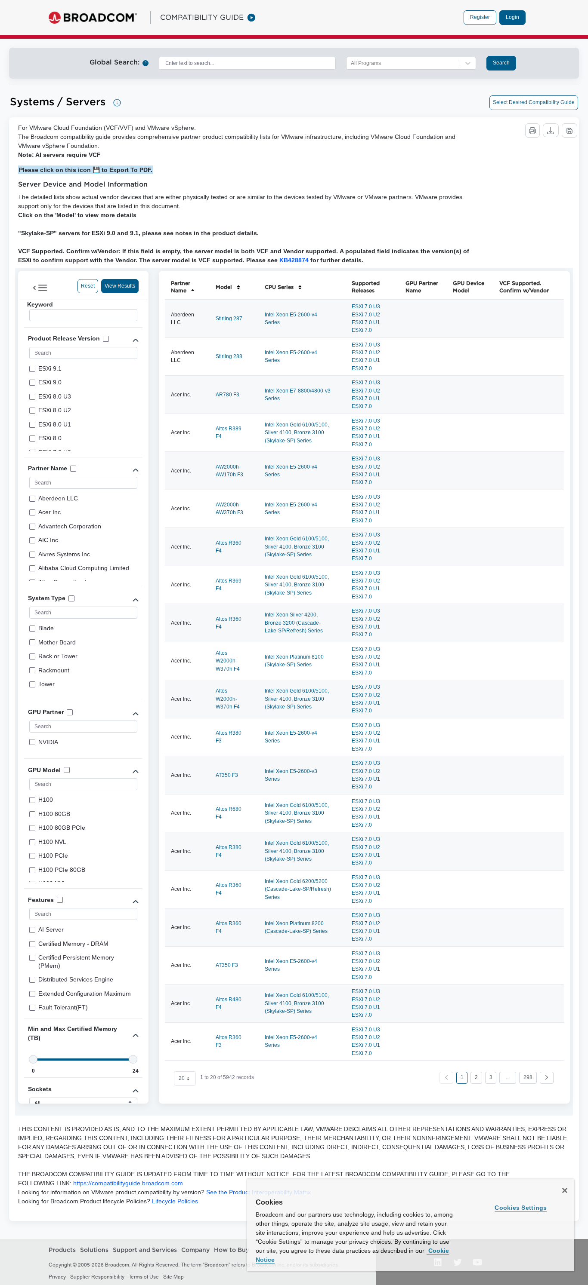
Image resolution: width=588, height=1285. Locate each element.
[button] (547, 1078)
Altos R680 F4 (228, 813)
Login (512, 17)
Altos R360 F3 (228, 1041)
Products (62, 1250)
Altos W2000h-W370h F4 (228, 661)
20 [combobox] (182, 1078)
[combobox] (247, 63)
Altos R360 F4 (228, 547)
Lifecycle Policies (175, 1201)
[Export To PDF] (569, 130)
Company (195, 1250)
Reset (88, 286)
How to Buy (231, 1250)
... (508, 1077)
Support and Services (145, 1250)
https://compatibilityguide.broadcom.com (128, 1183)
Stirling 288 (229, 356)
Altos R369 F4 (228, 585)
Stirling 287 (229, 319)
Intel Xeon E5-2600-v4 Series (291, 318)
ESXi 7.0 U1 (366, 322)
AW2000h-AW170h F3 (229, 471)
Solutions (94, 1250)
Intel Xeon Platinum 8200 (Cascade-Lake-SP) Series (296, 927)
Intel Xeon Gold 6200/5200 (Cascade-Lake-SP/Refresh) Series (298, 889)
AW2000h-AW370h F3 (229, 508)
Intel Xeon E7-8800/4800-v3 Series (298, 395)
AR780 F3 (227, 395)
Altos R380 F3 (228, 737)
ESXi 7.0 (362, 330)
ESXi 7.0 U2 (366, 315)
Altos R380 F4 (228, 851)
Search (501, 63)
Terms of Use (144, 1277)
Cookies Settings (521, 1207)
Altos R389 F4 (228, 432)
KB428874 (294, 260)
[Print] (532, 130)
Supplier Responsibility (97, 1277)
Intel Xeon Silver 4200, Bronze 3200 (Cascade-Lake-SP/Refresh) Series (294, 623)
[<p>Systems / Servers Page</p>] (117, 103)
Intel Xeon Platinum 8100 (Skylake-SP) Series (294, 661)
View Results (120, 286)
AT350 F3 (227, 775)
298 (527, 1077)
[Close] (564, 1190)
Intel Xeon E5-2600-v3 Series (291, 775)
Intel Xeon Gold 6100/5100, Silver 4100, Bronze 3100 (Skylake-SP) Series (297, 433)
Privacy (57, 1277)
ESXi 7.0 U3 (366, 307)
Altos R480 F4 (228, 1003)
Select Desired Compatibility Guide (534, 102)
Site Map (173, 1277)
